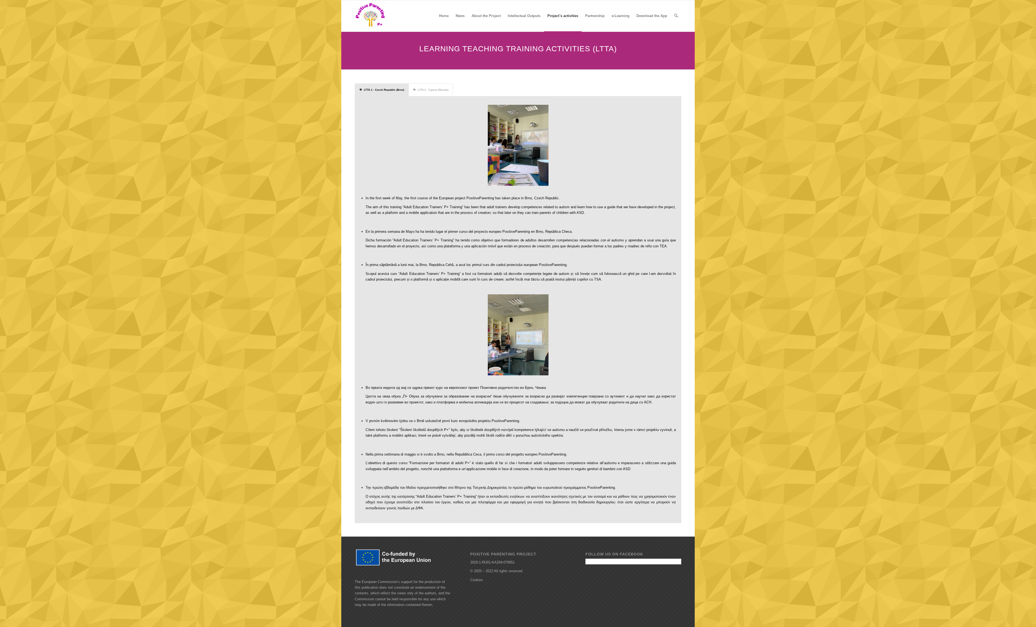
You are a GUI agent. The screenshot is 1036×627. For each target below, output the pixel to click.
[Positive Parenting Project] (370, 16)
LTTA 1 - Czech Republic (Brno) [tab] (384, 89)
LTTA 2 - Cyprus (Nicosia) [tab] (433, 89)
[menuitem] (443, 16)
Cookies (476, 580)
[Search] (676, 16)
